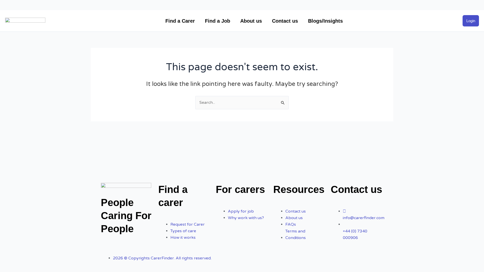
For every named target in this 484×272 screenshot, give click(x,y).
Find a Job (217, 20)
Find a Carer (180, 20)
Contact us (285, 20)
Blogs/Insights (325, 20)
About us (251, 20)
